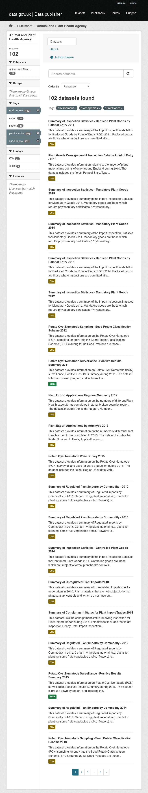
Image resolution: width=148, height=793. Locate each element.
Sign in (121, 3)
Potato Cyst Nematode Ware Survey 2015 (76, 456)
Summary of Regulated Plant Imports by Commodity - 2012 (88, 643)
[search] (128, 73)
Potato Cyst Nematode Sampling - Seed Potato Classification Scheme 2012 (90, 328)
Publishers (98, 13)
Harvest (115, 13)
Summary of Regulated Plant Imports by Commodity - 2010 (88, 486)
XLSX (52, 384)
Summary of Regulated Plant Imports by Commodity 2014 (87, 708)
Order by (53, 86)
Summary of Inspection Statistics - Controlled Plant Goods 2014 (88, 549)
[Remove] (75, 108)
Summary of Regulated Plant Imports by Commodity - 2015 (88, 517)
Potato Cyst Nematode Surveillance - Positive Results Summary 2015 (84, 675)
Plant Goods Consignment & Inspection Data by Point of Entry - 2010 (90, 157)
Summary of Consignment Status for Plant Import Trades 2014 (90, 612)
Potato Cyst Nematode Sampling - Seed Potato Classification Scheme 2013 (90, 740)
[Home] (11, 25)
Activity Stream (64, 57)
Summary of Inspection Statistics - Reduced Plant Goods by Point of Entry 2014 (89, 260)
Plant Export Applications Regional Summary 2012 (82, 395)
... (94, 772)
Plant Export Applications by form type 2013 (78, 425)
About (54, 49)
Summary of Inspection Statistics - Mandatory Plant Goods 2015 (88, 191)
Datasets (79, 13)
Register (133, 3)
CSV (52, 144)
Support (131, 13)
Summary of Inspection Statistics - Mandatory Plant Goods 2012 (88, 294)
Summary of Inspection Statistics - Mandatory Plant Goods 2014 (88, 226)
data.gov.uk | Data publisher (35, 14)
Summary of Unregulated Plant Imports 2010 (78, 582)
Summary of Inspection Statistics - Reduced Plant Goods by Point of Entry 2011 (89, 123)
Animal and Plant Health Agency (62, 25)
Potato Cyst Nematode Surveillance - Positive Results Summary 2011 (84, 363)
